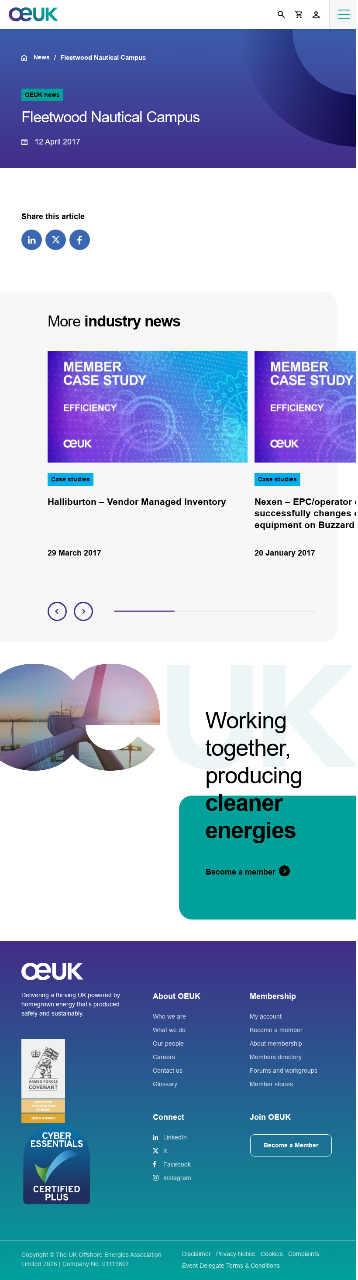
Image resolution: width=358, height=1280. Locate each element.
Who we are (169, 1016)
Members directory (276, 1057)
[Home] (27, 57)
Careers (164, 1057)
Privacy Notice (235, 1253)
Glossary (165, 1084)
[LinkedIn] (31, 239)
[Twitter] (55, 239)
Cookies (272, 1253)
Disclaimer (196, 1253)
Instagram (177, 1177)
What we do (169, 1029)
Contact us (167, 1070)
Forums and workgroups (283, 1070)
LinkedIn (175, 1137)
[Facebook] (79, 239)
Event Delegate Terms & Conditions (231, 1265)
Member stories (271, 1084)
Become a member (276, 1029)
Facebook (177, 1164)
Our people (168, 1043)
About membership (276, 1043)
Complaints (303, 1253)
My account (266, 1016)
